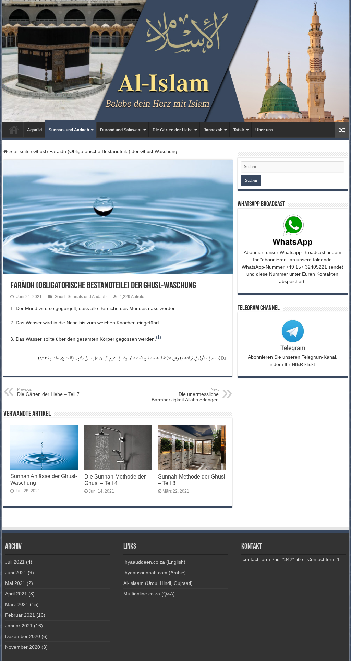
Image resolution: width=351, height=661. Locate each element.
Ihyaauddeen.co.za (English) (154, 562)
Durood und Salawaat (121, 130)
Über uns (264, 130)
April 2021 (16, 594)
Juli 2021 (15, 562)
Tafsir (238, 130)
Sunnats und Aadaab (69, 130)
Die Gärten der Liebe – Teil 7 (48, 392)
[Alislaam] (175, 61)
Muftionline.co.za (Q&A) (149, 594)
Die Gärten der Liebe (173, 130)
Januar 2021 (19, 625)
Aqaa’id (34, 130)
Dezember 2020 (22, 636)
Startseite (19, 151)
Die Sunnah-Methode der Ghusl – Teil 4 (115, 479)
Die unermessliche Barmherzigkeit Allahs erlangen (185, 394)
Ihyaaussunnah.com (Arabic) (154, 572)
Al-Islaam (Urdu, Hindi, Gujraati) (158, 583)
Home (14, 129)
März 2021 (16, 604)
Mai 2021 (15, 583)
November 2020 (22, 647)
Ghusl (39, 151)
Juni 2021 (15, 572)
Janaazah (213, 130)
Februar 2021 (20, 615)
